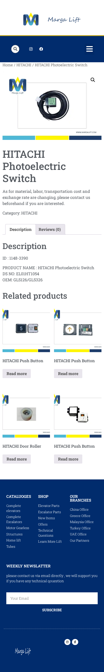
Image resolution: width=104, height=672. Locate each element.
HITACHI (23, 65)
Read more (17, 373)
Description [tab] (21, 229)
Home (8, 65)
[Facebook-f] (75, 642)
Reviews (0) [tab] (50, 229)
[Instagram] (31, 49)
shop (43, 496)
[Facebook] (41, 49)
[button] (90, 49)
